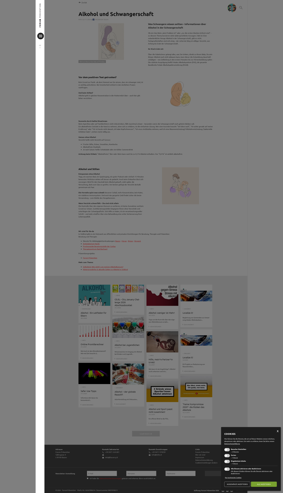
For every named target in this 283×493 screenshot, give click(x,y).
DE (40, 45)
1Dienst (234, 458)
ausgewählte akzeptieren (237, 484)
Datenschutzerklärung (232, 444)
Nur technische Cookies (233, 478)
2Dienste (235, 452)
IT (40, 48)
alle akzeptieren (264, 484)
